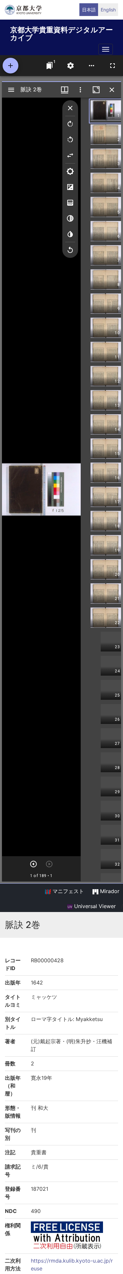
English (108, 9)
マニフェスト (67, 891)
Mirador (108, 891)
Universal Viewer (94, 906)
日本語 (89, 9)
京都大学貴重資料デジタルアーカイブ (61, 32)
